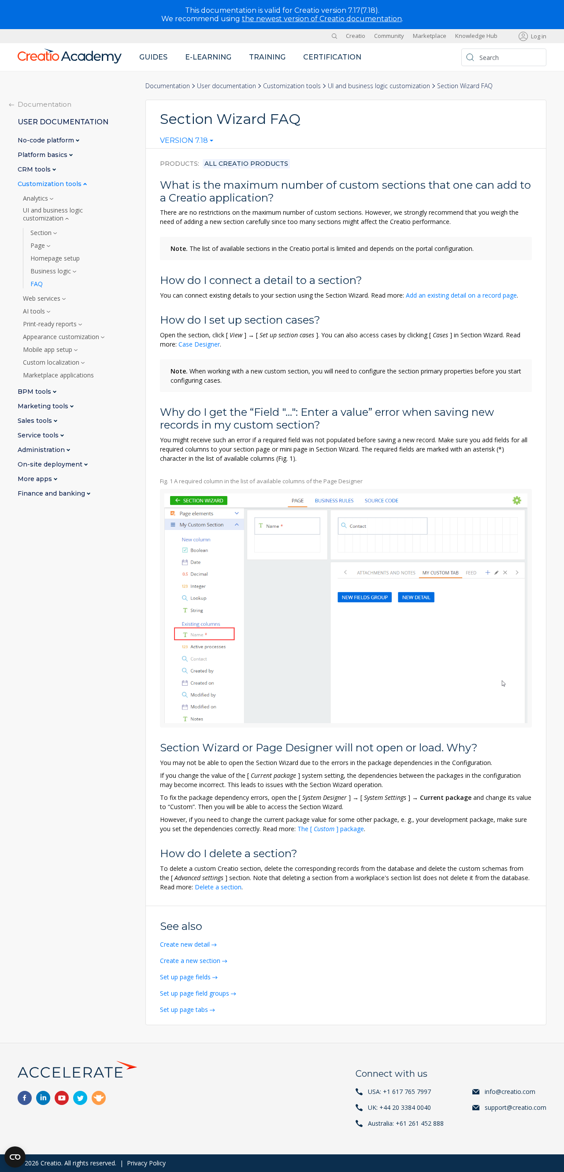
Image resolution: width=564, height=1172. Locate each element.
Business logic (51, 271)
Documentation (167, 86)
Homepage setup (55, 258)
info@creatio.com (510, 1091)
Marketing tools (44, 406)
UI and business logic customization (379, 86)
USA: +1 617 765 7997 (399, 1091)
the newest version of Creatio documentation (322, 19)
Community (389, 36)
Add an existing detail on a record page (461, 295)
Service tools (39, 435)
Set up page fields (185, 977)
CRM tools (35, 169)
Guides (153, 57)
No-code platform (47, 140)
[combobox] (186, 142)
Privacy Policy (146, 1163)
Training (267, 57)
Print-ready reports (50, 324)
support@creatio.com (515, 1107)
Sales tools (36, 421)
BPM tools (35, 392)
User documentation (226, 86)
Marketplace (429, 36)
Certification (332, 57)
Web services (42, 298)
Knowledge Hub (476, 36)
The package (330, 829)
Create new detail (185, 944)
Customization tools (292, 86)
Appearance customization (62, 337)
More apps (36, 479)
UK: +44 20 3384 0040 (399, 1107)
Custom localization (52, 362)
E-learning (208, 57)
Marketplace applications (58, 375)
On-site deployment (51, 464)
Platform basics (43, 155)
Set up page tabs (184, 1009)
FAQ (36, 284)
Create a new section (190, 960)
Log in (538, 36)
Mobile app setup (48, 350)
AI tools (35, 311)
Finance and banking (52, 493)
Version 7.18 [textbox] (184, 141)
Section (41, 233)
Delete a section (218, 887)
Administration (42, 450)
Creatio (355, 36)
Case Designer (199, 344)
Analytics (36, 198)
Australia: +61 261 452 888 (406, 1123)
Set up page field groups (194, 993)
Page (38, 246)
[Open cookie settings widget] (15, 1157)
